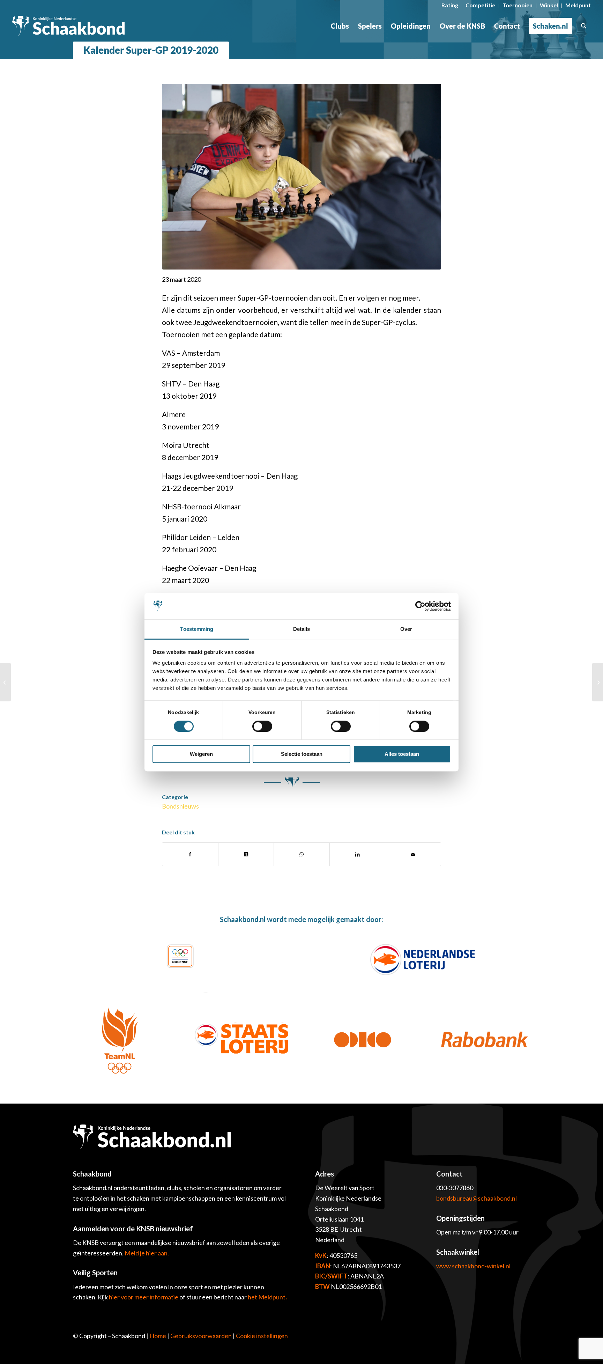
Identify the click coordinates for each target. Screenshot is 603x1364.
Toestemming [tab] (196, 629)
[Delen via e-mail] (413, 854)
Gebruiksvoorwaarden (201, 1336)
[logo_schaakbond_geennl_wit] (68, 26)
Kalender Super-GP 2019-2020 (150, 50)
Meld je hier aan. (147, 1253)
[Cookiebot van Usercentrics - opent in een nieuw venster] (420, 606)
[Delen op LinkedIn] (357, 854)
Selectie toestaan (301, 754)
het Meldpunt (266, 1297)
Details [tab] (301, 629)
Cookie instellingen (262, 1336)
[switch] (262, 726)
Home (157, 1336)
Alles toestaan (402, 754)
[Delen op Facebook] (190, 854)
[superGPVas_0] (301, 177)
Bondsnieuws (180, 806)
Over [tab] (406, 629)
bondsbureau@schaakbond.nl (476, 1198)
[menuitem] (450, 5)
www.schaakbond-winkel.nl (473, 1266)
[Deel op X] (246, 854)
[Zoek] (583, 26)
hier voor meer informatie (144, 1297)
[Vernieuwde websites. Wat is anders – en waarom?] (597, 682)
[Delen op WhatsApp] (301, 854)
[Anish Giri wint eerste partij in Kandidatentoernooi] (5, 682)
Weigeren (201, 754)
